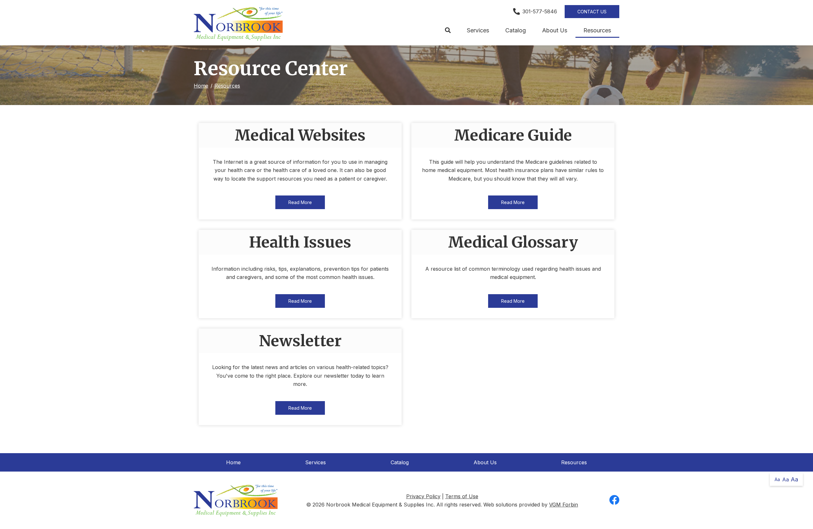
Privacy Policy (423, 496)
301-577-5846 (539, 11)
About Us (554, 30)
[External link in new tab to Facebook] (614, 500)
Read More (300, 202)
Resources (597, 30)
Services (478, 30)
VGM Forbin (563, 504)
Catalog (515, 30)
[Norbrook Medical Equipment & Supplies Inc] (238, 24)
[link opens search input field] (448, 30)
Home (201, 86)
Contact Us (592, 11)
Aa (777, 479)
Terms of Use (461, 496)
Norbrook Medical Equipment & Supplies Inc (379, 504)
